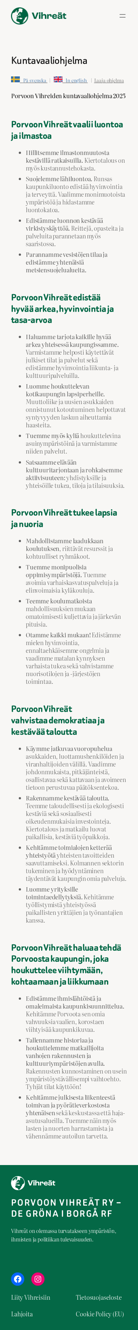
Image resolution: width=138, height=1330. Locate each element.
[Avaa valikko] (122, 15)
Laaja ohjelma (109, 80)
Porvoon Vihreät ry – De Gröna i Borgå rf (66, 1208)
